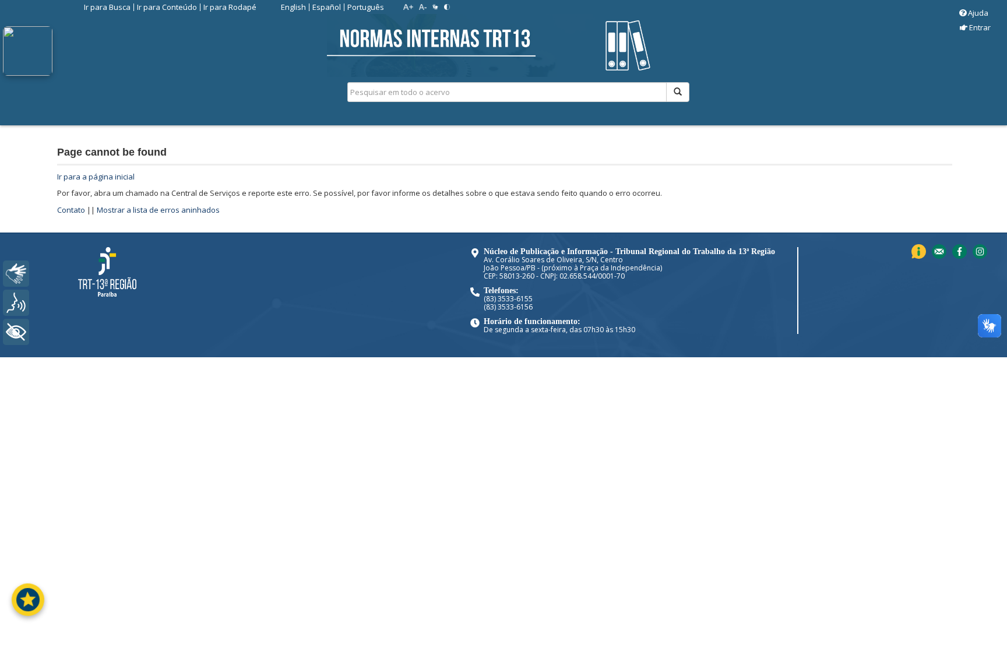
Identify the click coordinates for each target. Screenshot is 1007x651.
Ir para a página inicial (96, 176)
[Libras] (16, 274)
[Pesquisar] (677, 92)
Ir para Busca (107, 7)
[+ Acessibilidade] (16, 332)
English (293, 7)
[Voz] (16, 303)
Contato (71, 210)
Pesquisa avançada (730, 133)
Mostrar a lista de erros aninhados (158, 210)
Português (365, 7)
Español (326, 7)
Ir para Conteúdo (167, 7)
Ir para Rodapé (229, 7)
